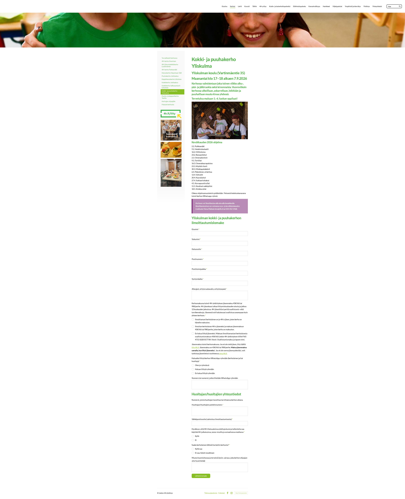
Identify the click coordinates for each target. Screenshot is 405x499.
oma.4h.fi (223, 353)
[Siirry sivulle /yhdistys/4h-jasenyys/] (171, 114)
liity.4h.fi (195, 347)
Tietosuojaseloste (210, 493)
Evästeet (221, 493)
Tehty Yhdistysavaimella (241, 493)
